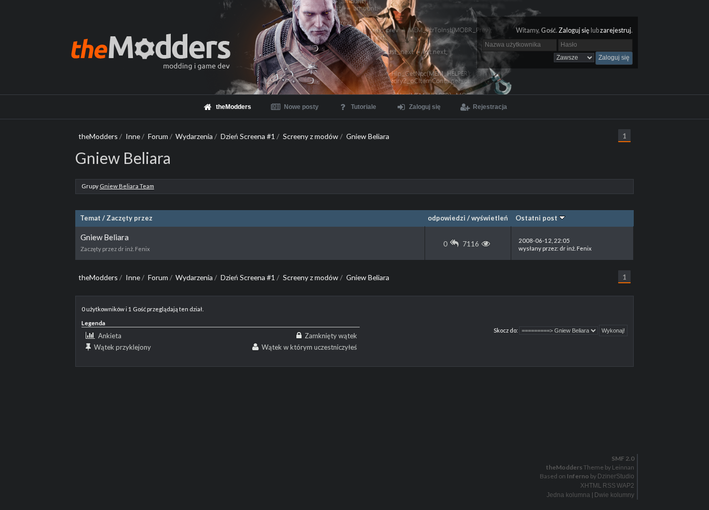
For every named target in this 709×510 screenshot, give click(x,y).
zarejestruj (615, 30)
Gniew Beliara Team (127, 186)
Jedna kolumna (568, 495)
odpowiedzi (447, 218)
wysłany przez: (555, 244)
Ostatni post (537, 218)
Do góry (358, 431)
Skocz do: (506, 330)
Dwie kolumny (614, 495)
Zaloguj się (574, 30)
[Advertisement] (354, 390)
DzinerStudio (615, 476)
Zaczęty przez (129, 218)
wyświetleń (489, 218)
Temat (90, 218)
